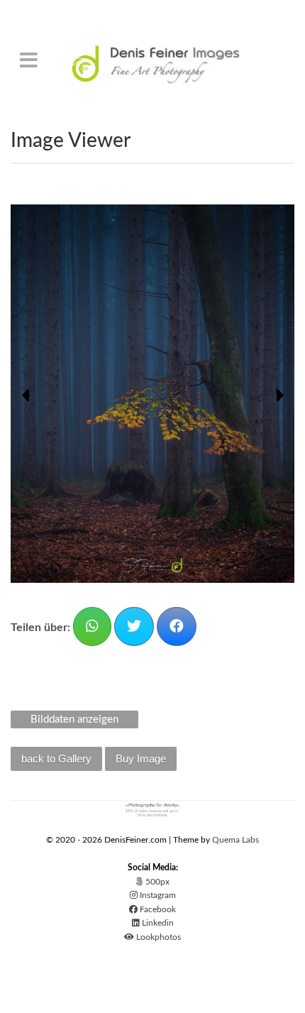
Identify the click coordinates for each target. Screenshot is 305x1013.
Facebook (157, 909)
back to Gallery (56, 758)
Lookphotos (157, 937)
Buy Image (141, 758)
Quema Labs (235, 840)
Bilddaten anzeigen (74, 719)
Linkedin (157, 923)
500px (156, 881)
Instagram (157, 895)
